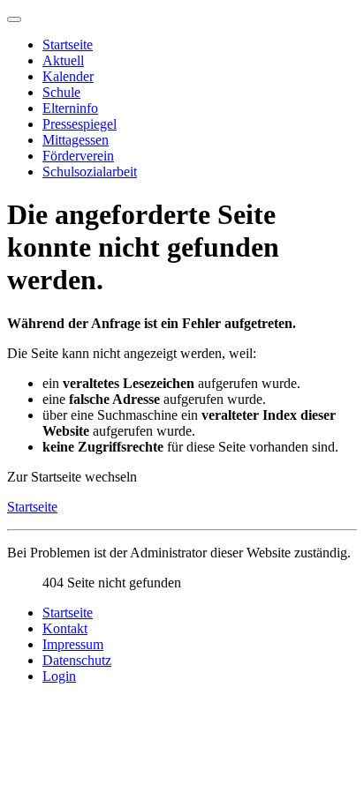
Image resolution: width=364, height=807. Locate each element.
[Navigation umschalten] (14, 19)
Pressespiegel (79, 123)
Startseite (67, 44)
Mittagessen (75, 139)
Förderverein (78, 155)
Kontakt (64, 628)
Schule (61, 92)
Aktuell (63, 60)
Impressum (72, 644)
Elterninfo (70, 108)
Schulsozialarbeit (89, 171)
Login (59, 676)
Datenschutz (76, 660)
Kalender (68, 76)
